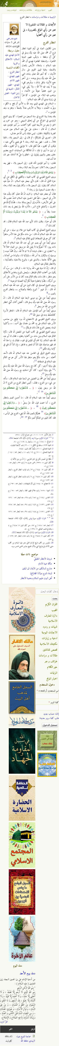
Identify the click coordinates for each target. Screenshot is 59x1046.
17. (52, 525)
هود (35, 532)
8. (52, 462)
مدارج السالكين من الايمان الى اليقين (37, 568)
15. (52, 511)
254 (11, 438)
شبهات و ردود (11, 10)
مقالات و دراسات (26, 10)
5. (52, 448)
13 (35, 361)
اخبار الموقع (51, 678)
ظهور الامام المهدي (14, 82)
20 (22, 417)
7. (52, 459)
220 (51, 522)
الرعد (33, 438)
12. (52, 490)
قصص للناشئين (50, 649)
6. (52, 452)
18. (52, 532)
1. (52, 435)
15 (43, 373)
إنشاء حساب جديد (51, 714)
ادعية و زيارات (40, 10)
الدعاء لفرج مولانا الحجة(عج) (41, 573)
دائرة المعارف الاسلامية (50, 618)
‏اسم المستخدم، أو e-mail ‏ (48, 691)
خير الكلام (52, 667)
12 (41, 348)
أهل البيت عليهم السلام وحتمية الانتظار (36, 578)
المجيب (50, 10)
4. (52, 445)
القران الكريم (44, 438)
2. (52, 438)
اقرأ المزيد (4, 1022)
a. (49, 437)
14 (53, 369)
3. (52, 441)
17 (39, 391)
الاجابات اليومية (49, 632)
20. (52, 543)
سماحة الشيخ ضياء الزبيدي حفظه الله (25, 1038)
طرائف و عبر (51, 661)
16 (42, 391)
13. (52, 497)
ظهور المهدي (14, 76)
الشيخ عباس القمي (12, 38)
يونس (30, 518)
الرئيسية (53, 17)
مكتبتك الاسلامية (48, 644)
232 (14, 532)
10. (52, 476)
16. (52, 518)
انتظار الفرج (14, 72)
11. (52, 483)
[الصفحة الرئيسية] (29, 6)
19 (26, 417)
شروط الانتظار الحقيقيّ (43, 559)
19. (52, 536)
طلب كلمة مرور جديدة (49, 718)
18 (37, 406)
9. (52, 469)
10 (31, 314)
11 (22, 327)
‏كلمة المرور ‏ (54, 702)
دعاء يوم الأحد (27, 973)
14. (52, 504)
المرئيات (53, 672)
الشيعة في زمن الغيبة (12, 91)
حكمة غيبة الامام (45, 564)
